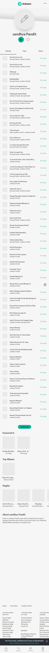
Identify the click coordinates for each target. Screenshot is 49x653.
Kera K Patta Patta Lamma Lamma (21, 101)
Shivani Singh (7, 628)
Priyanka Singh (7, 626)
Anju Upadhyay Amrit (17, 132)
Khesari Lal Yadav (8, 622)
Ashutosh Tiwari (8, 630)
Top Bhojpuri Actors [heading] (26, 613)
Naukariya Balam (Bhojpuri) (19, 203)
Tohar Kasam (14, 130)
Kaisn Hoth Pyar (15, 218)
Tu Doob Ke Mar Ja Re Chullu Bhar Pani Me (25, 159)
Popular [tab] (8, 51)
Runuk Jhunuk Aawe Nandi (19, 225)
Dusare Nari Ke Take (17, 116)
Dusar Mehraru (15, 138)
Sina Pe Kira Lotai (16, 57)
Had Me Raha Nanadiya (18, 232)
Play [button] (21, 39)
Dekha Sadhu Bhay (16, 240)
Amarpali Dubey (26, 618)
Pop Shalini (23, 147)
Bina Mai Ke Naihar (16, 386)
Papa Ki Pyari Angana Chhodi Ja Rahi (22, 306)
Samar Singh (7, 636)
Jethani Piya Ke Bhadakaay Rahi (21, 349)
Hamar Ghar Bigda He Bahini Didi (21, 108)
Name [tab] (41, 51)
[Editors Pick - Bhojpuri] (23, 443)
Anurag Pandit (14, 59)
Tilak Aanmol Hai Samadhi (19, 393)
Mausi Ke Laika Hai (9, 478)
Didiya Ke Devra (15, 211)
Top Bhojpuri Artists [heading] (8, 613)
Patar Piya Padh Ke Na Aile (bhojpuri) (23, 298)
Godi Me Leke (44, 636)
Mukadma (38, 504)
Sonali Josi (24, 626)
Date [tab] (24, 51)
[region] (24, 605)
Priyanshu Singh (8, 632)
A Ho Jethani (14, 371)
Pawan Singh (7, 618)
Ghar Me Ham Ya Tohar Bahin (20, 335)
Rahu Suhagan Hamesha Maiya (20, 291)
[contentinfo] (24, 631)
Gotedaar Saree (15, 269)
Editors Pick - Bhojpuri (23, 451)
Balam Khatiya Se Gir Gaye (19, 342)
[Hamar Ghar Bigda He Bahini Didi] (23, 495)
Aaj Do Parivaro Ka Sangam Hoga (21, 320)
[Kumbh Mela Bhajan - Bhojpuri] (9, 443)
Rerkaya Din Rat (15, 123)
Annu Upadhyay (26, 620)
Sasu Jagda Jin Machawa (18, 181)
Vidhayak (13, 72)
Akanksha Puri (26, 622)
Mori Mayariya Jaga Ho (18, 313)
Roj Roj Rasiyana (16, 247)
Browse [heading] (24, 630)
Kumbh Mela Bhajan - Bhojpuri (9, 451)
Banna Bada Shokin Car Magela (21, 408)
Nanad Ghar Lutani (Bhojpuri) (20, 284)
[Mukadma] (38, 495)
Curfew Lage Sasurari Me (19, 174)
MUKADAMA (14, 79)
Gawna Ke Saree (15, 189)
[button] (28, 39)
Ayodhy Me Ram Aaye (17, 262)
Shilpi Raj (5, 620)
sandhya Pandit (24, 34)
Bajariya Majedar (16, 357)
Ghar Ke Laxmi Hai (16, 152)
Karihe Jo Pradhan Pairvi (18, 86)
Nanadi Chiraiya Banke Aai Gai (20, 415)
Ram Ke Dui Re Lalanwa (18, 254)
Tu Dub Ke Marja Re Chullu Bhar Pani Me (24, 167)
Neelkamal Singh (8, 624)
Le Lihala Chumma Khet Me (19, 145)
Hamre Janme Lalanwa (17, 364)
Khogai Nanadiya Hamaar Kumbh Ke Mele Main (26, 196)
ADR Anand (6, 634)
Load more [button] (25, 427)
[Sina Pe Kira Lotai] (9, 495)
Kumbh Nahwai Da (16, 276)
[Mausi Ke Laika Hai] (9, 469)
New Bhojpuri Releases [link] (28, 634)
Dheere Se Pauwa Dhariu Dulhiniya (22, 379)
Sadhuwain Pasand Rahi (18, 94)
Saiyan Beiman (15, 327)
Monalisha (24, 624)
